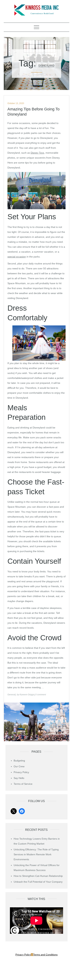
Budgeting (19, 760)
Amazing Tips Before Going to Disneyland (33, 111)
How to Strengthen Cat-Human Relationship (38, 876)
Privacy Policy (21, 772)
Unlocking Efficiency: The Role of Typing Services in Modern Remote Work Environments (36, 854)
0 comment (40, 694)
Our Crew (19, 766)
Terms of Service (23, 783)
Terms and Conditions (45, 954)
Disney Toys (37, 152)
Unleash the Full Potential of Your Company (38, 881)
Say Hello (19, 778)
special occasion (16, 256)
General (11, 694)
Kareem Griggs (27, 694)
